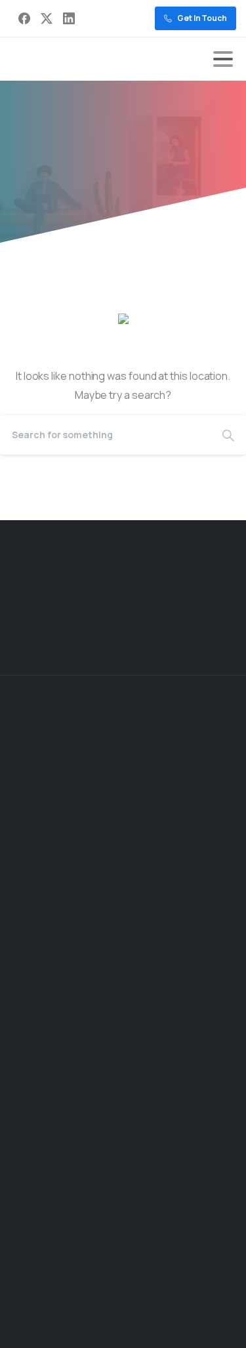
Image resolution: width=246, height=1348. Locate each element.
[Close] (220, 1325)
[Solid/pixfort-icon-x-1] (188, 640)
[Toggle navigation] (223, 59)
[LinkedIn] (69, 18)
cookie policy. (93, 1335)
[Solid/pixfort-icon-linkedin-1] (218, 640)
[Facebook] (24, 18)
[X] (46, 18)
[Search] (228, 435)
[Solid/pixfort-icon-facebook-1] (157, 640)
